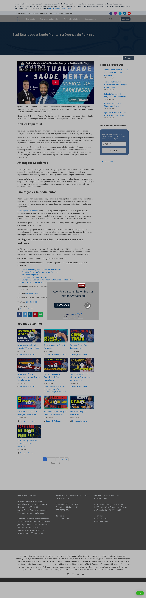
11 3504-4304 (62, 305)
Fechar (81, 286)
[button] (140, 593)
